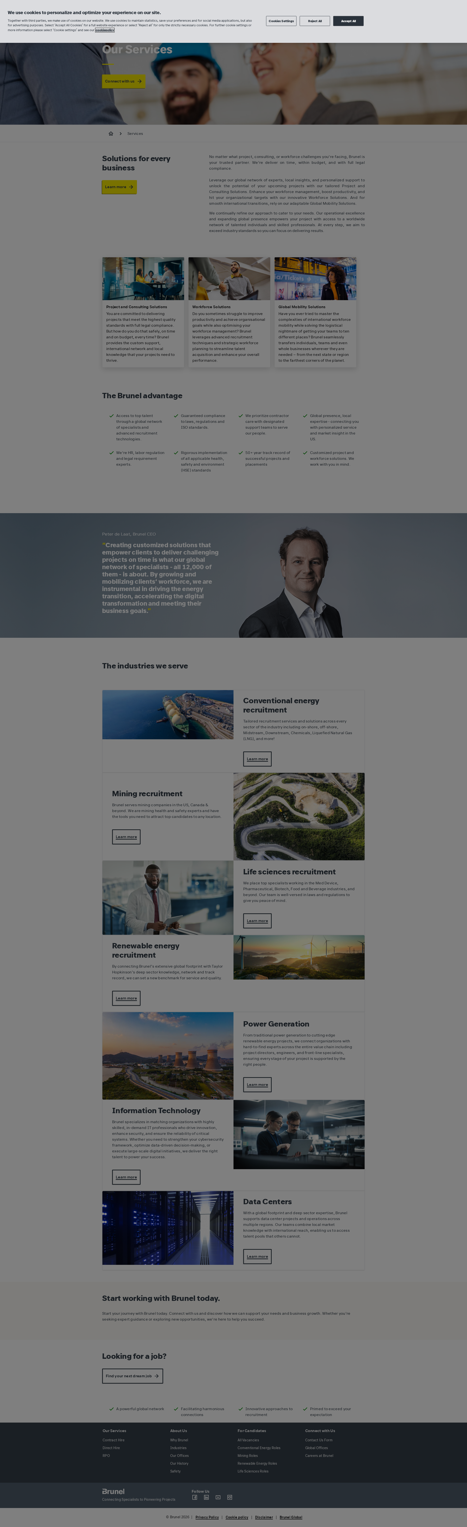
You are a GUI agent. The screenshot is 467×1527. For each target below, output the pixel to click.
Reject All (315, 21)
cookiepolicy (105, 30)
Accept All (348, 21)
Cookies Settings (281, 21)
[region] (233, 21)
